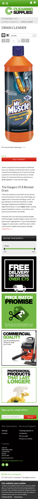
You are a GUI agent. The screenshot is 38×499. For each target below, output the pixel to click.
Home (15, 19)
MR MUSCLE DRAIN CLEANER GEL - (13, 147)
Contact (4, 433)
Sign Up (30, 417)
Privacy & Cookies (25, 439)
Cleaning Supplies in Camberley (26, 432)
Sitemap (4, 431)
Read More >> (7, 229)
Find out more (18, 497)
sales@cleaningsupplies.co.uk (10, 460)
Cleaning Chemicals (10, 22)
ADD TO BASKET (19, 159)
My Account (23, 436)
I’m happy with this (7, 497)
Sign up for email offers (15, 409)
